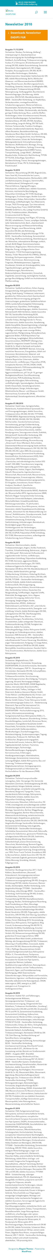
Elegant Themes (26, 1249)
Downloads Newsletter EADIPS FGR (26, 35)
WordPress (26, 1251)
